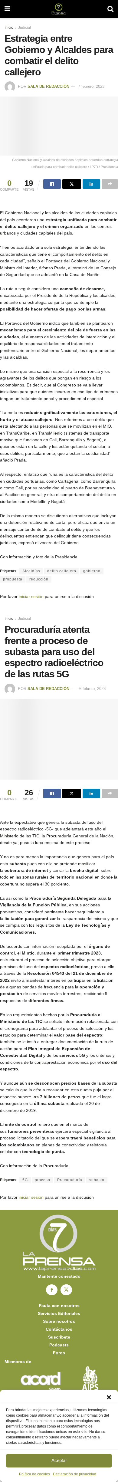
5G (25, 1180)
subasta (96, 1180)
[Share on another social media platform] (110, 184)
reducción (38, 579)
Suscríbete (59, 1337)
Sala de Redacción (48, 86)
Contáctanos (59, 1329)
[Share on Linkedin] (91, 184)
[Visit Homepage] (59, 9)
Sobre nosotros (59, 1321)
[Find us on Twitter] (66, 1289)
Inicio (9, 27)
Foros (59, 1352)
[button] (109, 1397)
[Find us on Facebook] (51, 1289)
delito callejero (61, 571)
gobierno (91, 571)
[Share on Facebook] (52, 184)
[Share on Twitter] (71, 184)
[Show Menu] (7, 9)
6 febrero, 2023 (92, 688)
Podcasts (59, 1344)
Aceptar (59, 1460)
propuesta (12, 579)
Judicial (24, 27)
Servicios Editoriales (59, 1313)
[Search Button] (110, 9)
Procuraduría (69, 1180)
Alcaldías (31, 571)
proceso (42, 1180)
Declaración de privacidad (74, 1474)
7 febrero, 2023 (91, 86)
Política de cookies (34, 1474)
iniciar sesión (31, 596)
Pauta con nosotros (59, 1305)
